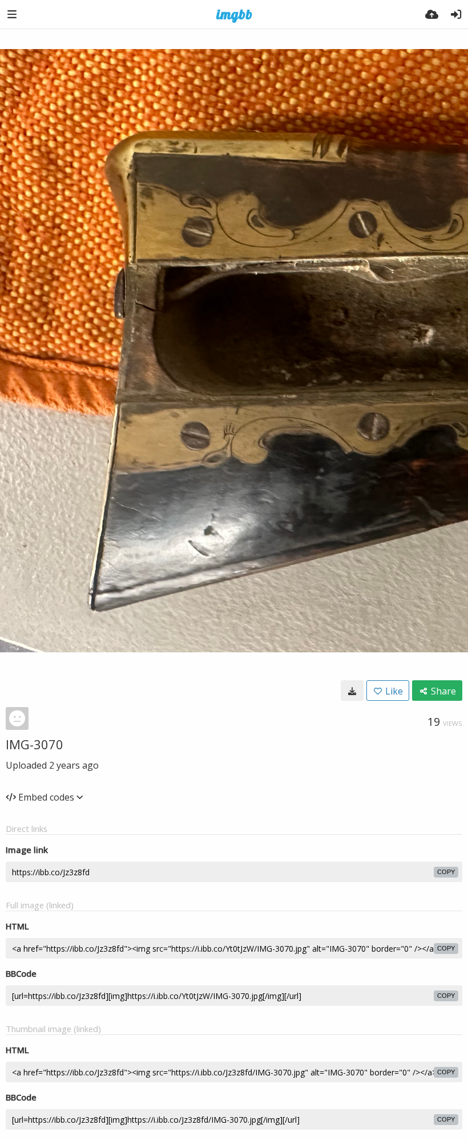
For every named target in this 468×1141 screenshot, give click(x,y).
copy (446, 871)
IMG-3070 (34, 744)
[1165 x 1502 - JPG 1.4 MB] (352, 690)
